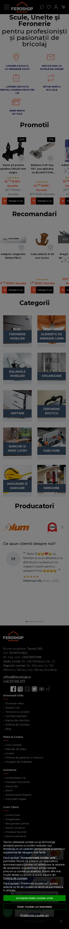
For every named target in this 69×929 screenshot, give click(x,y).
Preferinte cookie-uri (34, 915)
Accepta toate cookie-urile (34, 898)
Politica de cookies (15, 878)
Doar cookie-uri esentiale (34, 906)
